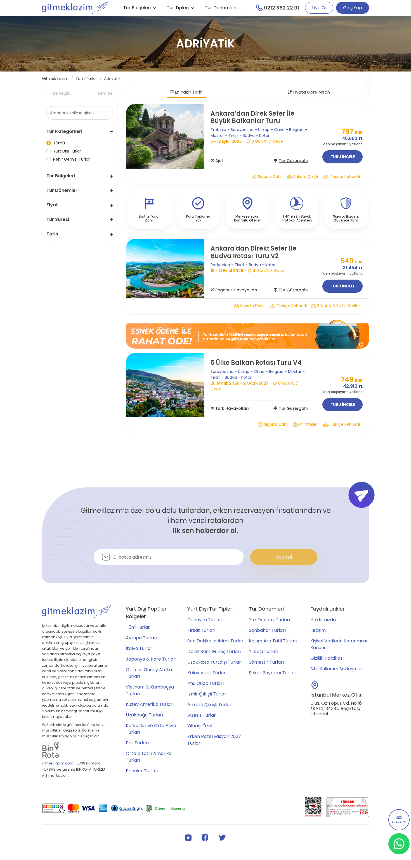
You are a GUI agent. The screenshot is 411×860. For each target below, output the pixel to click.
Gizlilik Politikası (327, 658)
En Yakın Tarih (188, 92)
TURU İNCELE (342, 156)
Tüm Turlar (86, 78)
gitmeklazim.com (58, 763)
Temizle (105, 93)
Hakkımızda (323, 619)
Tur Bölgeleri (137, 7)
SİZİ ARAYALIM (399, 820)
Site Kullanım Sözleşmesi (336, 669)
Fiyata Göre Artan (311, 92)
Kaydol (283, 557)
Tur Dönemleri (220, 7)
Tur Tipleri (178, 7)
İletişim (318, 630)
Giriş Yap (352, 7)
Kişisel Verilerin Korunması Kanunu (338, 644)
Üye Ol (319, 7)
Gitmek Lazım (55, 78)
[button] (79, 131)
